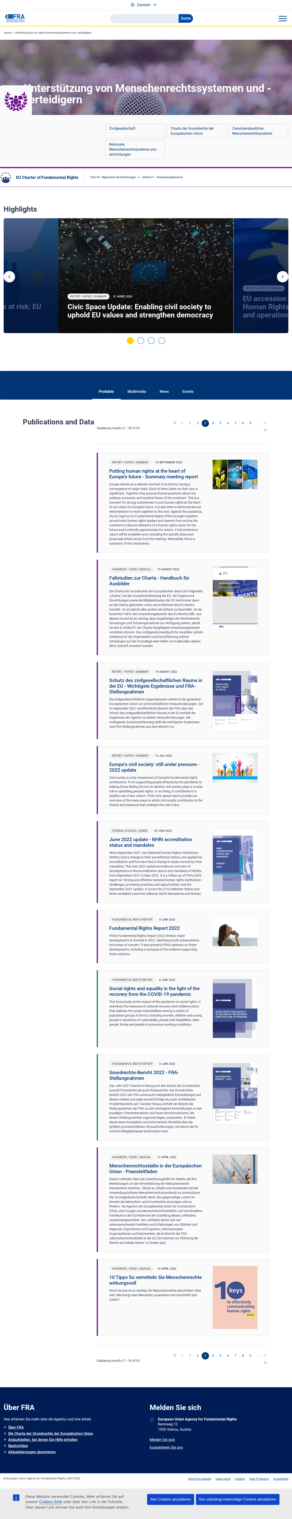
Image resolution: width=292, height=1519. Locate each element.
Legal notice (223, 1479)
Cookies (240, 1479)
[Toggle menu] (282, 18)
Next (282, 276)
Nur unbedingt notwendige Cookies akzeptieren (237, 1499)
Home (7, 32)
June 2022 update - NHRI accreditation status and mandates (150, 842)
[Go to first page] (175, 423)
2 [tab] (140, 340)
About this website (199, 1479)
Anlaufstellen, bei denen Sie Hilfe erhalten (43, 1440)
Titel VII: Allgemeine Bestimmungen (113, 177)
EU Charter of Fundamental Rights (47, 177)
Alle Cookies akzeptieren (170, 1499)
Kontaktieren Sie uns (166, 1447)
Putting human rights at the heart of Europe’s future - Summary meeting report (153, 473)
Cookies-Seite (50, 1502)
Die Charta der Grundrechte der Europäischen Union (50, 1433)
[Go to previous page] (182, 423)
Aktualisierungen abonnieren (32, 1452)
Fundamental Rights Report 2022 (144, 928)
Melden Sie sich (162, 1440)
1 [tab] (130, 340)
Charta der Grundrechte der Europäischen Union (192, 131)
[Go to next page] (265, 423)
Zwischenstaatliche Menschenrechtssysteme (252, 131)
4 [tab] (161, 340)
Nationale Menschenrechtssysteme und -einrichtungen (133, 149)
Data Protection (259, 1479)
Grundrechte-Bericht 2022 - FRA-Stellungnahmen (144, 1075)
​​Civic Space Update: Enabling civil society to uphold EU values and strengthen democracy (140, 310)
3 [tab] (151, 340)
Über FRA (16, 1427)
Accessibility (281, 1479)
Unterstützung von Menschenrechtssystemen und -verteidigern (53, 32)
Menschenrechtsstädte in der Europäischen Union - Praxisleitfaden (155, 1168)
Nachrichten (18, 1446)
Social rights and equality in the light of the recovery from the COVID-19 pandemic (154, 991)
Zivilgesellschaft (122, 128)
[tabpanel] (146, 275)
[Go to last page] (265, 430)
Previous (9, 276)
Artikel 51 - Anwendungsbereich (162, 177)
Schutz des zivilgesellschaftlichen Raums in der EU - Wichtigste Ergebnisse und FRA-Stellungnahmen (155, 686)
